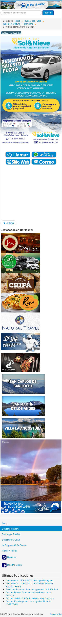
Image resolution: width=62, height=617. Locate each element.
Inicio (4, 523)
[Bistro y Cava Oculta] (20, 362)
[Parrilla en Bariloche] (20, 242)
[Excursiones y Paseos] (20, 322)
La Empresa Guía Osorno (14, 545)
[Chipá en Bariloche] (20, 282)
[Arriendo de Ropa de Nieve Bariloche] (20, 342)
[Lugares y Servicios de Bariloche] (23, 383)
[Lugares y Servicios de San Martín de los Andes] (23, 405)
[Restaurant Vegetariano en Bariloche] (20, 302)
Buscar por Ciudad (11, 539)
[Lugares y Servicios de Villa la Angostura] (23, 428)
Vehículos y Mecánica (11, 33)
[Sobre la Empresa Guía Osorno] (31, 506)
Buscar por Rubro (10, 528)
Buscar (48, 12)
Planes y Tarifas (10, 550)
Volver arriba (56, 614)
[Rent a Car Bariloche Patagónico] (20, 262)
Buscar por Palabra (11, 534)
